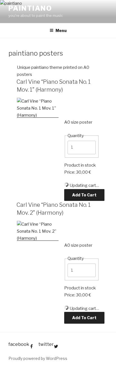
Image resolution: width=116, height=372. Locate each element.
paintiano (30, 8)
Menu (61, 30)
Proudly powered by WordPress (37, 358)
